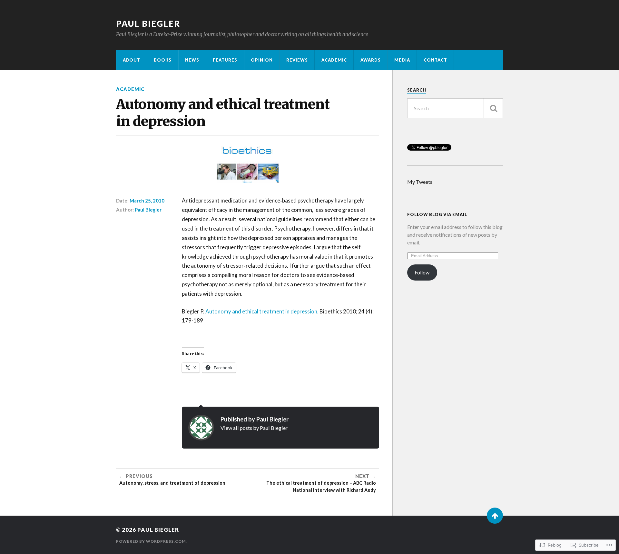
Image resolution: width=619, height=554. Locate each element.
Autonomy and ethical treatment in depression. (261, 311)
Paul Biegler (148, 23)
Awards (370, 60)
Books (163, 60)
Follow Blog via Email (437, 214)
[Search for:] (455, 108)
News (192, 60)
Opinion (262, 60)
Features (225, 60)
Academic (334, 60)
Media (402, 60)
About (131, 60)
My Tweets (419, 182)
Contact (435, 60)
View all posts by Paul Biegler (254, 428)
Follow (422, 272)
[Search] (493, 108)
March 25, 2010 (147, 200)
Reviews (297, 60)
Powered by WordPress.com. (151, 541)
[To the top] (495, 516)
